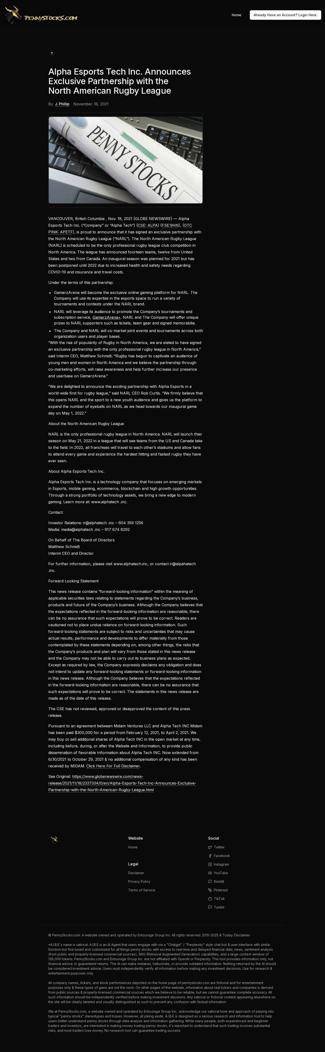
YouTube (221, 873)
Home (236, 15)
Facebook (222, 856)
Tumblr (219, 907)
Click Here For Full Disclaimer (113, 766)
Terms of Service (141, 890)
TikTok (219, 899)
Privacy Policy (139, 881)
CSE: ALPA (148, 225)
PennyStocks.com (66, 935)
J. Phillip (62, 104)
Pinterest (221, 890)
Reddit (219, 881)
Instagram (221, 864)
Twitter (219, 847)
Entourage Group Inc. (154, 935)
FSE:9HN (170, 225)
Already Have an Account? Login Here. (285, 15)
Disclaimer (136, 873)
